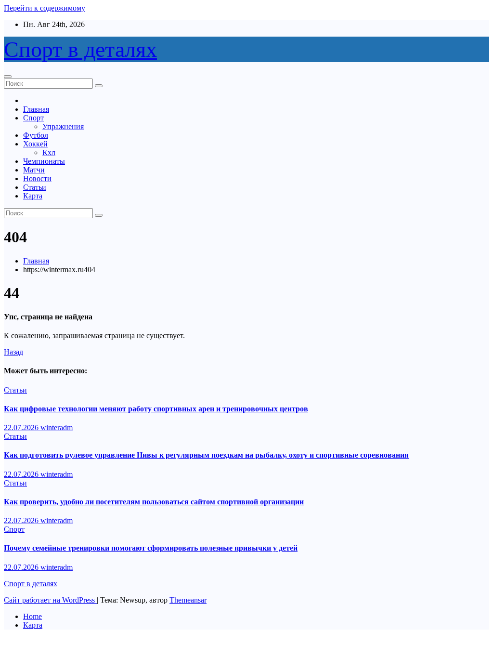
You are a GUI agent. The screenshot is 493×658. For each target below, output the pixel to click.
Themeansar (188, 600)
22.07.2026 (22, 427)
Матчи (34, 170)
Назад (13, 352)
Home (32, 616)
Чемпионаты (44, 161)
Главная (36, 109)
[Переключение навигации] (8, 76)
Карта (32, 196)
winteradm (56, 427)
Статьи (34, 187)
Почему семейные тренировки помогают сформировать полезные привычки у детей (151, 548)
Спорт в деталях (80, 49)
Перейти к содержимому (44, 8)
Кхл (48, 152)
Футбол (35, 135)
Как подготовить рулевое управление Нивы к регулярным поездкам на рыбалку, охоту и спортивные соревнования (206, 455)
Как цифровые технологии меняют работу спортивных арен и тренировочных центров (156, 409)
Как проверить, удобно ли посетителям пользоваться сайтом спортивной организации (154, 502)
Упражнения (63, 126)
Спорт (33, 118)
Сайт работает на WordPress (50, 600)
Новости (37, 178)
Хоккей (35, 144)
